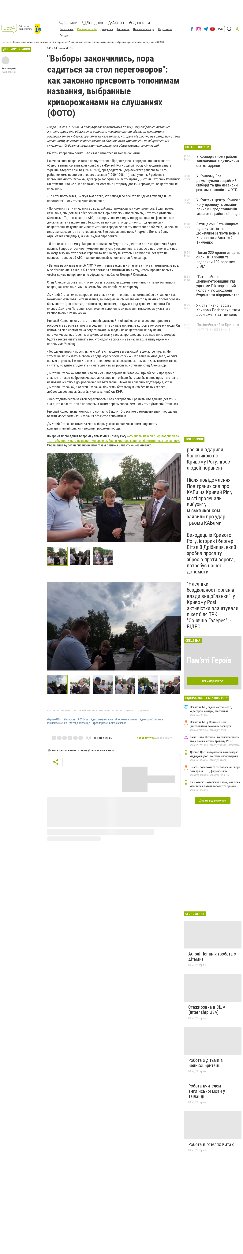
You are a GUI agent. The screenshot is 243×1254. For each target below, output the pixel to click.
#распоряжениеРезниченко (109, 723)
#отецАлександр (79, 723)
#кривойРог (54, 719)
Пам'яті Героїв (209, 660)
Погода (64, 35)
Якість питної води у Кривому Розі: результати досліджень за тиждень (218, 310)
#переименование (126, 719)
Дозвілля (141, 23)
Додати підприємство (212, 800)
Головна (5, 42)
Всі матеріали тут (212, 681)
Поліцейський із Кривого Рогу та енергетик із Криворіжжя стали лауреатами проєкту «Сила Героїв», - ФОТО (218, 333)
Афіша (118, 23)
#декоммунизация (102, 719)
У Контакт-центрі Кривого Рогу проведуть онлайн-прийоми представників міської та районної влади (218, 207)
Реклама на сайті (87, 29)
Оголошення (66, 29)
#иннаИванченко (57, 723)
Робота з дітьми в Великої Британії (205, 1063)
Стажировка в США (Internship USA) (206, 1009)
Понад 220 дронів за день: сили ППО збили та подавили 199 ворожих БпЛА (218, 259)
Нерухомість (165, 29)
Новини (70, 23)
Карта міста (123, 29)
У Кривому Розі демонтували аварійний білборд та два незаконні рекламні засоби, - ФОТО (217, 183)
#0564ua (83, 719)
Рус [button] (220, 29)
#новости (70, 719)
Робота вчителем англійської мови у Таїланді (206, 1091)
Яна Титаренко (10, 68)
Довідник (94, 23)
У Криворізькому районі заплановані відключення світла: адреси (218, 161)
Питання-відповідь (143, 29)
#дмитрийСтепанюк (151, 719)
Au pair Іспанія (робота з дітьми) (212, 956)
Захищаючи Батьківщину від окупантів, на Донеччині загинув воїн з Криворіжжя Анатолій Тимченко (217, 233)
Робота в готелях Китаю (211, 1144)
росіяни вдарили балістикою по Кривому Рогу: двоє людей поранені (208, 458)
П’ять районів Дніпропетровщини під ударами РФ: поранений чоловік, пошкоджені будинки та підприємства (217, 285)
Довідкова (106, 29)
